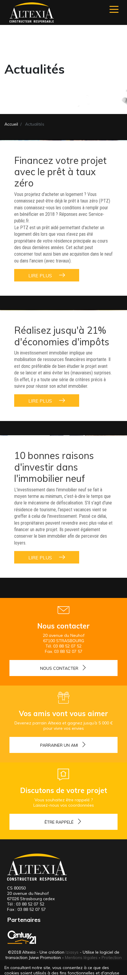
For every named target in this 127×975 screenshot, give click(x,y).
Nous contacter (59, 668)
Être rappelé (59, 822)
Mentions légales (81, 957)
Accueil (11, 124)
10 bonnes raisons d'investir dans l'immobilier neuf (54, 466)
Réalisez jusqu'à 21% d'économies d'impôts (61, 335)
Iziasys (72, 952)
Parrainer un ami (59, 745)
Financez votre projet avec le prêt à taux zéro (60, 171)
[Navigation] (114, 9)
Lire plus (40, 275)
